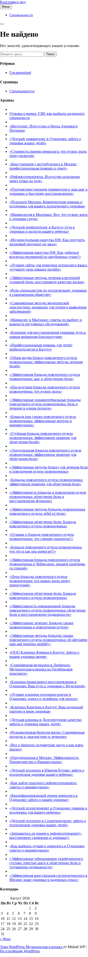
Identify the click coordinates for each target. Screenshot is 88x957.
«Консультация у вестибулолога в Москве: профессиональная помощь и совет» (43, 166)
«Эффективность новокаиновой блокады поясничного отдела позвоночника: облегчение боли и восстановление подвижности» (47, 610)
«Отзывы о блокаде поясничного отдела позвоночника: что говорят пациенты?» (41, 537)
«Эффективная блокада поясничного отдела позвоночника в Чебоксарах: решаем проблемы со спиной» (47, 564)
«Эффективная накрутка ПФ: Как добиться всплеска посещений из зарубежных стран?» (45, 254)
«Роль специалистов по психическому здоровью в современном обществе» (48, 292)
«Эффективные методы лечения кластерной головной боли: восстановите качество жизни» (47, 280)
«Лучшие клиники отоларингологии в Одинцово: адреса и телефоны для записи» (43, 696)
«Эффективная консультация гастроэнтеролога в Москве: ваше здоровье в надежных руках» (48, 878)
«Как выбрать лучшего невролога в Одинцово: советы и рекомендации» (47, 848)
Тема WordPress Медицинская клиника (31, 947)
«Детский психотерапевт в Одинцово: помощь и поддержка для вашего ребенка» (48, 810)
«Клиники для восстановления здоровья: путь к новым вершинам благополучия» (47, 334)
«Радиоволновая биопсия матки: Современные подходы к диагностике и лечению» (47, 734)
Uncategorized (20, 73)
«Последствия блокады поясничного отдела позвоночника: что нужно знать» (44, 389)
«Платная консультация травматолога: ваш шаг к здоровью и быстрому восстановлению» (48, 191)
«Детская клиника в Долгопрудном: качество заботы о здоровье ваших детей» (45, 722)
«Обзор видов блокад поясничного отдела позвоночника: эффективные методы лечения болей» (46, 362)
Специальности (21, 15)
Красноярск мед (13, 2)
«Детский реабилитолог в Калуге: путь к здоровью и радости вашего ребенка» (42, 229)
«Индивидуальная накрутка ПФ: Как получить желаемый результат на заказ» (47, 242)
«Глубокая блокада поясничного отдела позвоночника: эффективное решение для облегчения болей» (42, 437)
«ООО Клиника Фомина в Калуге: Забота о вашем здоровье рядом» (44, 654)
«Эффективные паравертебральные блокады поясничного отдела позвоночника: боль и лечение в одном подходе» (45, 404)
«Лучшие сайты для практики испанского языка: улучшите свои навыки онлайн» (48, 267)
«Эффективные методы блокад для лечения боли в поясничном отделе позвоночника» (48, 469)
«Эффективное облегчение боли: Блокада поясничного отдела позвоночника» (42, 524)
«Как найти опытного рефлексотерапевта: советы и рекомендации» (43, 785)
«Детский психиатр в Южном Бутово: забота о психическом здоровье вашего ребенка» (46, 772)
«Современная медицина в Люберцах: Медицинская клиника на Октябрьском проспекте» (41, 669)
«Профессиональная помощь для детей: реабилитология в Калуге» (41, 347)
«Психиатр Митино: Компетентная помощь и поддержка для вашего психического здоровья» (47, 204)
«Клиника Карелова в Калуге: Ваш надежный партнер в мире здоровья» (46, 709)
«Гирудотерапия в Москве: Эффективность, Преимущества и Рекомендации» (44, 760)
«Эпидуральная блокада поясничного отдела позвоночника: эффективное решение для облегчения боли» (45, 454)
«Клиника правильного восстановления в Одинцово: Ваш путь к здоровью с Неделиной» (47, 684)
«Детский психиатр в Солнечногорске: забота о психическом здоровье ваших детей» (47, 823)
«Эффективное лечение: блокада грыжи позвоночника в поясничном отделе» (41, 625)
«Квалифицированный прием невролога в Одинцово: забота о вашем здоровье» (43, 798)
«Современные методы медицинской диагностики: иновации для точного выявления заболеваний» (47, 307)
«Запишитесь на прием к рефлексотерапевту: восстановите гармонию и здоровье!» (45, 835)
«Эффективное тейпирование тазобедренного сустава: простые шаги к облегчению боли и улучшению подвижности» (46, 863)
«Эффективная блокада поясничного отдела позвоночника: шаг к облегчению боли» (44, 377)
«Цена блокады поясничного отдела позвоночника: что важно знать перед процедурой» (39, 581)
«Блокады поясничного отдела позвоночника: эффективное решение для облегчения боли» (46, 482)
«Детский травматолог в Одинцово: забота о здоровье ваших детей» (45, 141)
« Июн (5, 939)
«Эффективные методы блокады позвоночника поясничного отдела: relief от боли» (47, 511)
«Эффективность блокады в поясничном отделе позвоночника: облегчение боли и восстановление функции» (47, 496)
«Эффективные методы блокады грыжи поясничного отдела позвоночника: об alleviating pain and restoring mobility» (48, 640)
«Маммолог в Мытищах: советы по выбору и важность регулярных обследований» (45, 322)
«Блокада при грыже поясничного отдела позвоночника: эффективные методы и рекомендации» (42, 421)
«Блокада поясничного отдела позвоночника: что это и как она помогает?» (45, 549)
